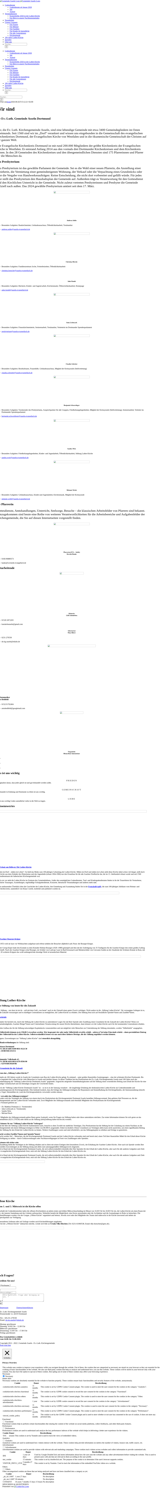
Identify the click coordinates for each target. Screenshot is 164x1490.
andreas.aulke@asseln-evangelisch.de (16, 229)
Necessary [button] (6, 1374)
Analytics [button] (6, 1438)
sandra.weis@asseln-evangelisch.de (15, 458)
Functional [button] (6, 1419)
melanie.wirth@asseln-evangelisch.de (16, 499)
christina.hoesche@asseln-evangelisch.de (17, 271)
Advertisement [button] (7, 1445)
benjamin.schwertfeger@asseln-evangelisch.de (19, 416)
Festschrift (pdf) (94, 887)
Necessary (9, 1376)
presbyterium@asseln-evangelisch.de (16, 331)
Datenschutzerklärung (24, 1308)
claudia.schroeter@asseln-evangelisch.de (17, 373)
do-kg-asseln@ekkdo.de (14, 1320)
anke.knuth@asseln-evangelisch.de (15, 290)
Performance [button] (7, 1426)
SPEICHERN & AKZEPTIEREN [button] (15, 1484)
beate (9, 102)
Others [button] (4, 1467)
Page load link (5, 1345)
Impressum (4, 1308)
